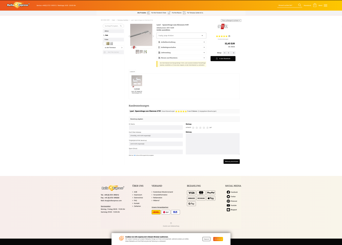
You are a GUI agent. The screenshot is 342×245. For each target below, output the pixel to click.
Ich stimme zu (218, 239)
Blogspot (233, 210)
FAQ (135, 200)
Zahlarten (137, 206)
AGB (135, 192)
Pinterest (233, 201)
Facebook (234, 192)
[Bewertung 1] (193, 127)
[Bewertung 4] (203, 127)
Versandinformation (160, 195)
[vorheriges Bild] (129, 36)
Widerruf (156, 200)
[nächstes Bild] (153, 36)
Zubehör (132, 71)
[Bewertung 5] (207, 127)
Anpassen (206, 239)
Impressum (138, 195)
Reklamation (157, 198)
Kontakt (136, 203)
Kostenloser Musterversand (163, 192)
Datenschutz (138, 198)
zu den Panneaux (110, 47)
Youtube (233, 205)
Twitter (233, 196)
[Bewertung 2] (196, 127)
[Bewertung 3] (200, 127)
